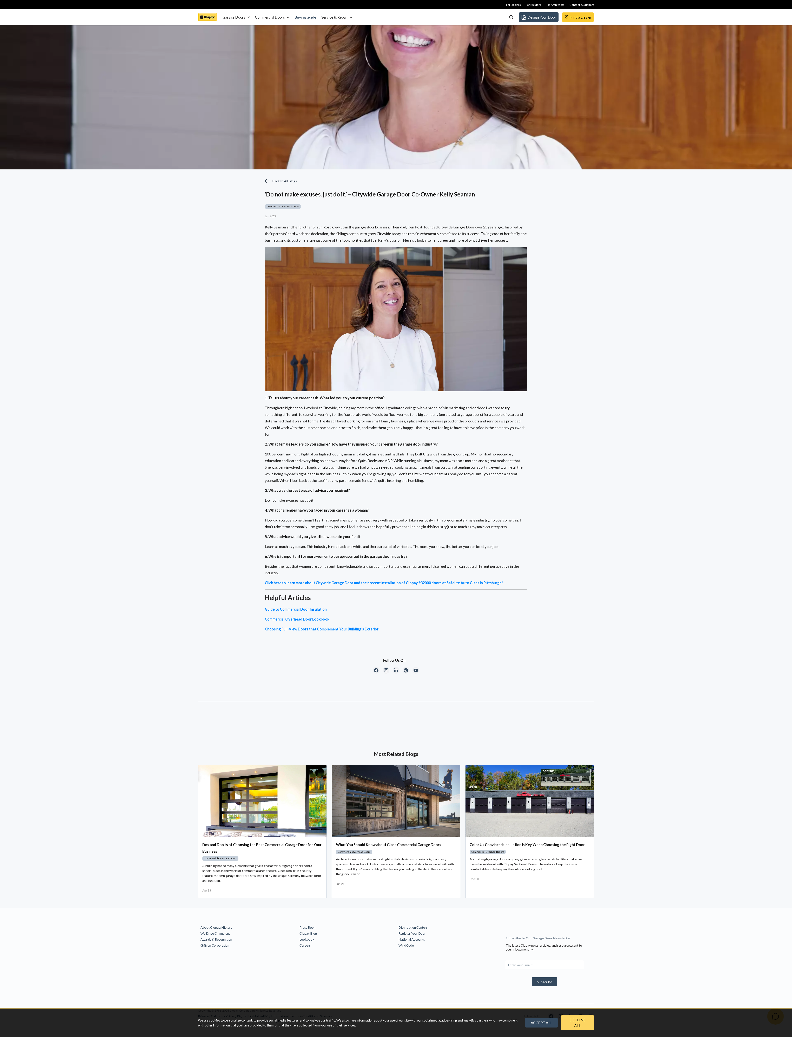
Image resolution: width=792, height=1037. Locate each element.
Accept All (541, 1022)
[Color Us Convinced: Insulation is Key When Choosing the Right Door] (530, 801)
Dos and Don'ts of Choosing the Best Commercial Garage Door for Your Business (262, 848)
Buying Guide (305, 17)
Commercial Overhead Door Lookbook (297, 619)
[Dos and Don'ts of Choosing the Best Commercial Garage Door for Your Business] (262, 801)
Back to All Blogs (284, 181)
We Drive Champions (215, 933)
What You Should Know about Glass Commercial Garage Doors (388, 844)
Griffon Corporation (214, 945)
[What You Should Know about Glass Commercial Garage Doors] (396, 801)
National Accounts (411, 939)
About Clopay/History (216, 927)
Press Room (307, 927)
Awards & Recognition (216, 939)
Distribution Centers (413, 927)
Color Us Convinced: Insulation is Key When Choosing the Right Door (527, 844)
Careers (305, 945)
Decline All (577, 1023)
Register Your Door (412, 933)
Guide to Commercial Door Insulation (296, 609)
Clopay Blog (308, 933)
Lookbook (306, 939)
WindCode (406, 945)
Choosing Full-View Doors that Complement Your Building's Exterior (321, 629)
